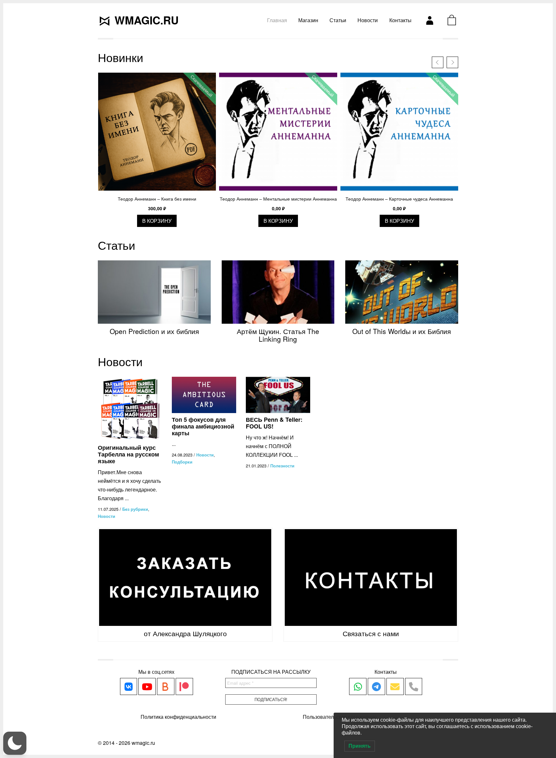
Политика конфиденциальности (178, 716)
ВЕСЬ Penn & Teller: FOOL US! (274, 422)
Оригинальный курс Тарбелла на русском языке (128, 454)
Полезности (282, 466)
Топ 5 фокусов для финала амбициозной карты (203, 426)
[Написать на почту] (395, 686)
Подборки (182, 462)
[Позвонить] (413, 686)
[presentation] (437, 62)
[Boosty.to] (165, 686)
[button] (14, 743)
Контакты (400, 20)
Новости (367, 20)
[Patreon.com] (184, 686)
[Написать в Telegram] (376, 686)
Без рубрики (135, 509)
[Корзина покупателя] (451, 20)
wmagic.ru (147, 20)
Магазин (308, 20)
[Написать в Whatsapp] (357, 686)
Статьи (337, 20)
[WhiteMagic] (128, 686)
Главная (277, 20)
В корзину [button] (156, 220)
